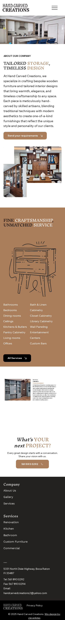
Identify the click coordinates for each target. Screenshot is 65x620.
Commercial (11, 548)
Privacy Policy (35, 605)
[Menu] (55, 8)
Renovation (11, 522)
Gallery (8, 497)
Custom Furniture (15, 541)
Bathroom (10, 535)
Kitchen (8, 528)
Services (9, 503)
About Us (9, 490)
